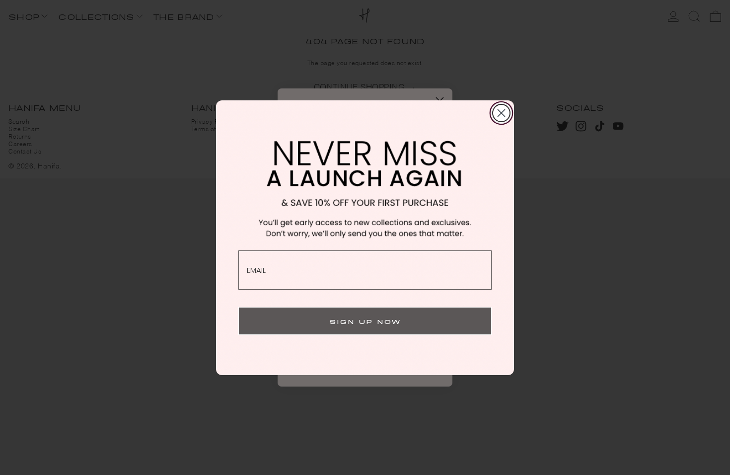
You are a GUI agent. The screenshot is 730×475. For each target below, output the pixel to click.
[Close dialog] (501, 113)
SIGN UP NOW (365, 321)
